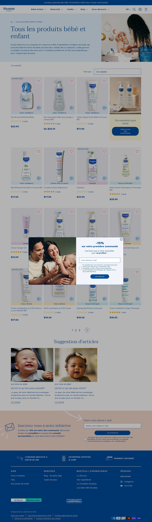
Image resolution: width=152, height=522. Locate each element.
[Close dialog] (121, 239)
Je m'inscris (99, 276)
